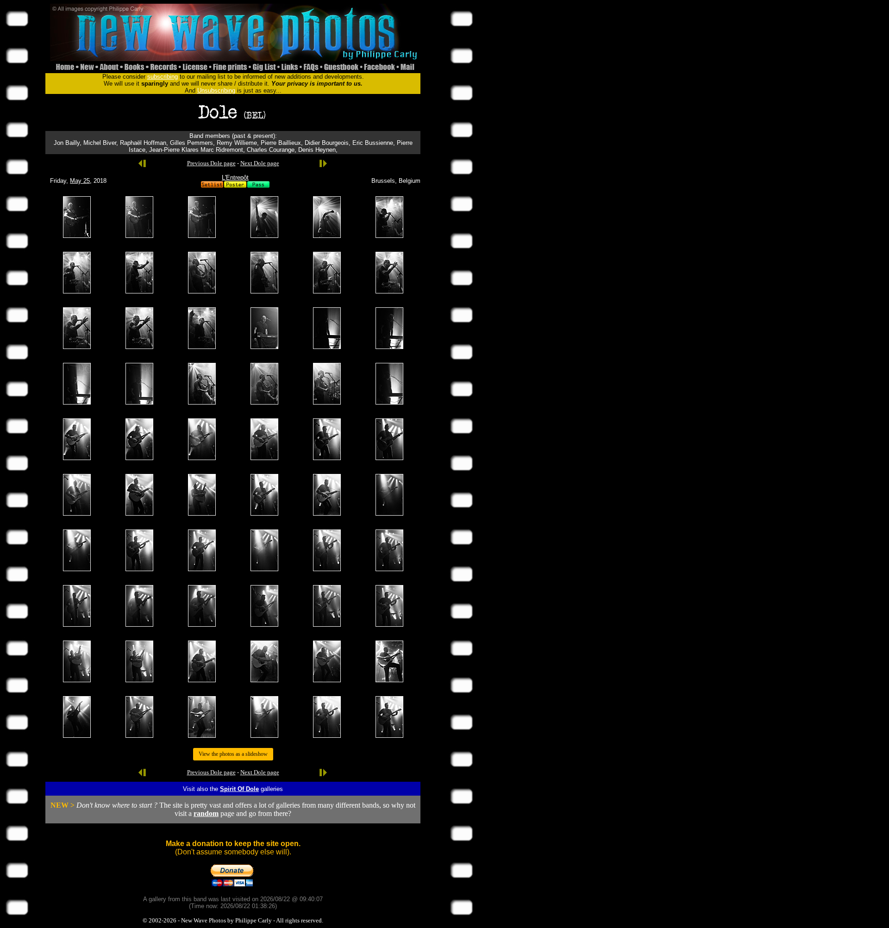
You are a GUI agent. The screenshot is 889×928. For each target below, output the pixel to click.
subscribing (162, 76)
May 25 (80, 180)
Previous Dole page (211, 163)
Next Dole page (259, 163)
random (206, 813)
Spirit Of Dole (239, 788)
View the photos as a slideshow (233, 754)
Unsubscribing (216, 90)
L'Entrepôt (235, 177)
